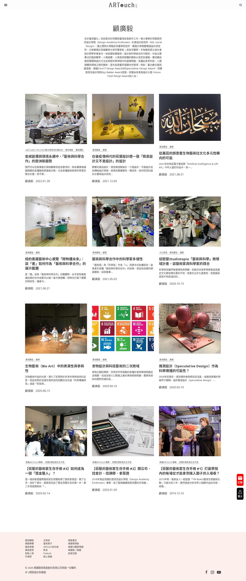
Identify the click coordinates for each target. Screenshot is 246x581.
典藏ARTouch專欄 (34, 462)
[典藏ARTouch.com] (123, 5)
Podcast (47, 553)
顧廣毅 (29, 181)
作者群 (28, 556)
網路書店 (72, 540)
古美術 (46, 540)
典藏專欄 (29, 543)
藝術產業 (29, 549)
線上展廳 (47, 556)
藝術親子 (47, 543)
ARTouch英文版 (51, 546)
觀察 (105, 150)
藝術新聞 (29, 546)
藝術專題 (69, 150)
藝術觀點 (79, 150)
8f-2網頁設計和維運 (35, 572)
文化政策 (163, 252)
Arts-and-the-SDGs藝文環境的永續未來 (44, 150)
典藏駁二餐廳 (74, 549)
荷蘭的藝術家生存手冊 (55, 462)
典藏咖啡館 (73, 543)
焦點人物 (29, 553)
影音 (45, 549)
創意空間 (72, 553)
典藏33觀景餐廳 (76, 546)
